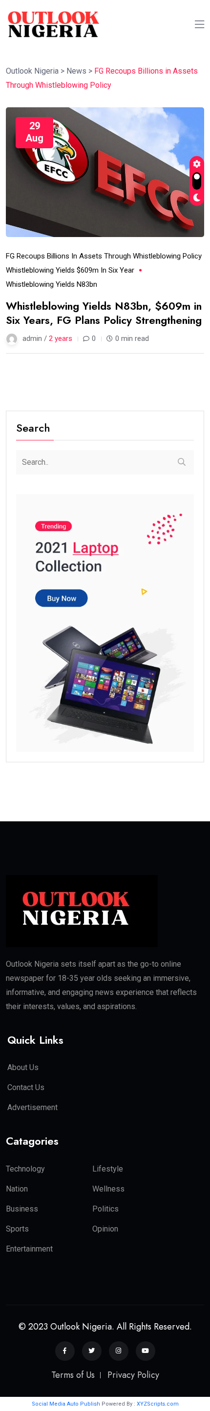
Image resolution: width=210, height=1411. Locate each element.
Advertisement (32, 1107)
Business (22, 1208)
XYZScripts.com (158, 1404)
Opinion (105, 1228)
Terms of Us (73, 1375)
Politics (105, 1208)
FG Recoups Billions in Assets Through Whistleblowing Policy (104, 256)
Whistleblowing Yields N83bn (51, 284)
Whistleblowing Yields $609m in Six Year (70, 270)
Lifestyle (107, 1168)
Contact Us (25, 1087)
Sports (17, 1228)
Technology (25, 1168)
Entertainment (29, 1248)
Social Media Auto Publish (66, 1404)
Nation (17, 1188)
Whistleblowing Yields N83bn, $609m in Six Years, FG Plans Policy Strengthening (104, 313)
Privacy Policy (133, 1375)
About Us (23, 1067)
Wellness (108, 1188)
